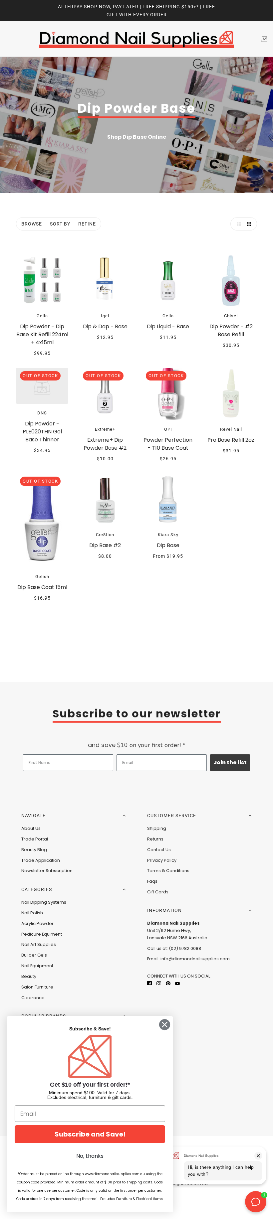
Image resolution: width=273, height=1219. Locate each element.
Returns (155, 839)
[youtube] (177, 983)
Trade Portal (34, 839)
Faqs (152, 881)
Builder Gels (34, 955)
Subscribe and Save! (90, 1134)
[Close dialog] (164, 1024)
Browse (31, 224)
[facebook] (149, 983)
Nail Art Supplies (38, 944)
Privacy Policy (161, 860)
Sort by (60, 224)
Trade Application (40, 860)
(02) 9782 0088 (185, 948)
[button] (237, 223)
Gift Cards (157, 892)
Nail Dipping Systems (43, 902)
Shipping (156, 828)
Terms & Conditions (168, 870)
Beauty (28, 976)
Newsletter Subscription (47, 870)
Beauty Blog (34, 849)
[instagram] (159, 983)
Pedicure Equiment (41, 934)
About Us (31, 828)
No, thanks (90, 1156)
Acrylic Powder (37, 923)
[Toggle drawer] (8, 39)
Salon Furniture (37, 987)
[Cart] (264, 39)
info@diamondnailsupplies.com (195, 959)
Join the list (230, 762)
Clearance (33, 997)
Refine (87, 224)
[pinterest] (168, 983)
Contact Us (159, 849)
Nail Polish (32, 913)
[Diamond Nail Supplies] (136, 39)
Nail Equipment (37, 966)
